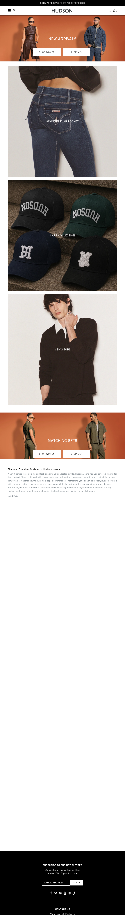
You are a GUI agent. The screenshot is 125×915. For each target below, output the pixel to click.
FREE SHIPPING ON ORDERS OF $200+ (62, 3)
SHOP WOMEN (47, 52)
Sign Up (76, 883)
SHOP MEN (76, 52)
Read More (13, 496)
